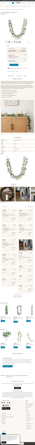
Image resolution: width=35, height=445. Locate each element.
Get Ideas (3, 420)
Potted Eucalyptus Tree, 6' (10, 375)
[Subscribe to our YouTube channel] (9, 403)
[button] (18, 3)
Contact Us (28, 416)
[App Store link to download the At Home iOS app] (6, 405)
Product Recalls (28, 423)
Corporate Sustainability (29, 404)
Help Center (28, 415)
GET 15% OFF (21, 443)
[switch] (10, 71)
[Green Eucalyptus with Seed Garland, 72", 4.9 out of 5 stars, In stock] (19, 310)
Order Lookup (4, 415)
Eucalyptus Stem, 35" (9, 376)
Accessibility (28, 420)
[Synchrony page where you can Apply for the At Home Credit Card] (4, 434)
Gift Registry (4, 423)
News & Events (28, 407)
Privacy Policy (28, 428)
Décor (4, 9)
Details (26, 68)
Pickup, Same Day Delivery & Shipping (8, 416)
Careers (27, 409)
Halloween (5, 0)
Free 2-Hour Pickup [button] (8, 0)
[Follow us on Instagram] (6, 403)
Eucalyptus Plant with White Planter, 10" (21, 375)
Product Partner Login (29, 418)
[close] (18, 436)
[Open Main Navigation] (1, 3)
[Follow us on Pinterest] (8, 403)
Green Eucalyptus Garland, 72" (9, 12)
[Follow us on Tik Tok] (4, 403)
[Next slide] (34, 202)
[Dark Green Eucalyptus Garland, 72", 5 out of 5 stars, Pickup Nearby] (6, 310)
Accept (4, 442)
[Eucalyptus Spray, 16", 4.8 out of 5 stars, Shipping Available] (6, 336)
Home (1, 9)
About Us (27, 402)
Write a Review (5, 206)
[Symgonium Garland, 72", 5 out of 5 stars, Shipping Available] (19, 336)
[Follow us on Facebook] (2, 403)
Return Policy (4, 418)
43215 (16, 57)
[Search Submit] (13, 3)
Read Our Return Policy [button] (7, 366)
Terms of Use (28, 425)
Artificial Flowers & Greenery (10, 9)
